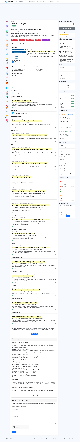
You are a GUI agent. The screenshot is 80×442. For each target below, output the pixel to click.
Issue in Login (15, 39)
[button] (37, 395)
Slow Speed (22, 39)
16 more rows (15, 376)
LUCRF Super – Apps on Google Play (21, 93)
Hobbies (7, 74)
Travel (7, 122)
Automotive (7, 23)
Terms (62, 438)
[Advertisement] (40, 11)
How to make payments (18, 70)
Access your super (40, 69)
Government (7, 65)
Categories (47, 1)
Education (7, 37)
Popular (50, 438)
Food (7, 60)
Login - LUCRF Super (17, 73)
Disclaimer (66, 438)
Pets (7, 85)
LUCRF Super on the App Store (20, 113)
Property (7, 89)
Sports (7, 113)
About (32, 438)
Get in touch (38, 70)
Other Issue (38, 39)
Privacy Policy (72, 438)
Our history (15, 68)
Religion (7, 94)
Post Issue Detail (46, 39)
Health (7, 69)
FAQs (37, 66)
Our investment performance (42, 68)
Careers (7, 32)
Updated (40, 1)
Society (7, 108)
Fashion (7, 51)
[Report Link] (55, 87)
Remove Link (45, 438)
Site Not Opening (30, 39)
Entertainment (7, 41)
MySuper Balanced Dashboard (19, 69)
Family (7, 46)
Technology (7, 117)
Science (7, 99)
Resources (15, 71)
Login (52, 1)
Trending (55, 438)
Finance (7, 55)
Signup (57, 1)
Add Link (40, 438)
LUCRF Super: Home (40, 71)
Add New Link (34, 333)
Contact (36, 438)
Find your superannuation (18, 66)
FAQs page (72, 61)
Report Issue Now (67, 28)
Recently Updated (64, 143)
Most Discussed (33, 1)
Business (7, 27)
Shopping (7, 103)
